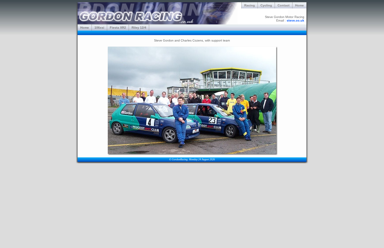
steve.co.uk (295, 20)
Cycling (266, 5)
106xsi (99, 27)
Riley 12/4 (139, 27)
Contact (284, 5)
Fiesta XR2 (118, 27)
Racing (249, 5)
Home (299, 5)
